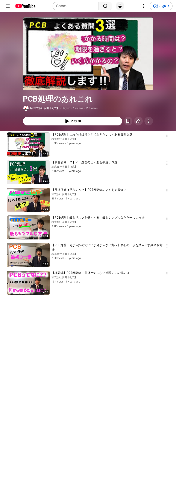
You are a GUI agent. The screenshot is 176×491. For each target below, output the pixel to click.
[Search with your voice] (120, 6)
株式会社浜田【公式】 (64, 139)
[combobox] (77, 6)
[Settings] (143, 6)
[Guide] (7, 6)
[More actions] (148, 121)
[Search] (105, 6)
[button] (88, 53)
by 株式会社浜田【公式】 (44, 108)
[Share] (138, 121)
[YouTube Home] (25, 6)
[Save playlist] (128, 121)
